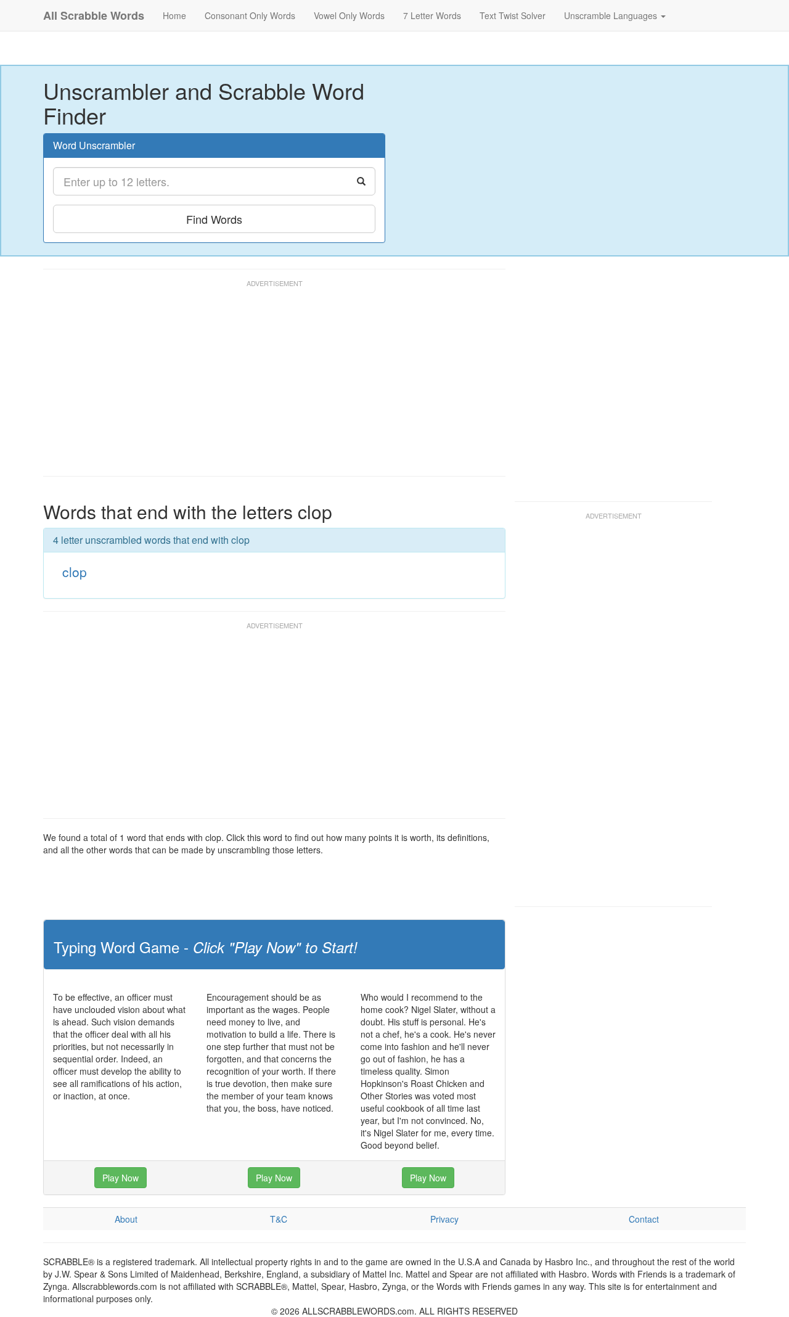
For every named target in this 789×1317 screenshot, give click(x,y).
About (126, 1219)
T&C (278, 1219)
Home (174, 15)
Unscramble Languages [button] (612, 15)
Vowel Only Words (349, 15)
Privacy (444, 1219)
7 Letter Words (432, 15)
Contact (644, 1219)
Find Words (214, 219)
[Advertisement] (267, 383)
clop (74, 571)
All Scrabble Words (93, 15)
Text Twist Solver (513, 15)
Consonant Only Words (250, 15)
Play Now (120, 1177)
